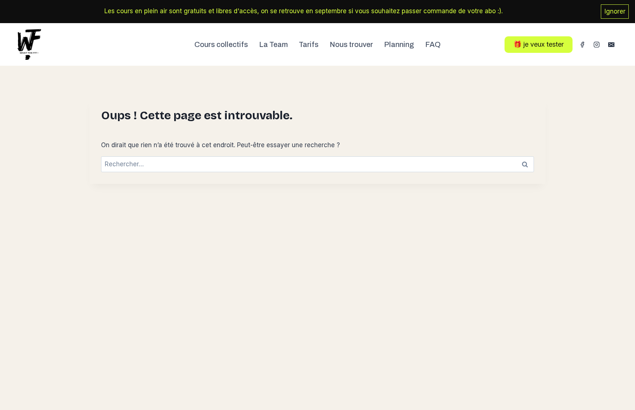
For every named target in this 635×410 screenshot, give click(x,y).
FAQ (433, 44)
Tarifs (309, 44)
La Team (273, 44)
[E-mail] (611, 44)
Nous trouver (351, 44)
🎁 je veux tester (538, 44)
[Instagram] (597, 44)
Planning (399, 44)
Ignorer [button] (614, 11)
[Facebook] (582, 44)
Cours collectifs (221, 44)
